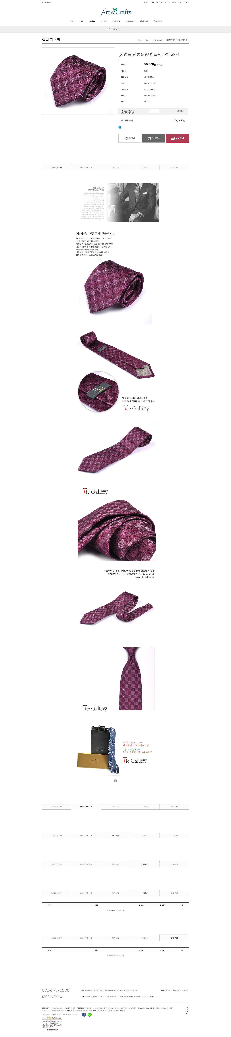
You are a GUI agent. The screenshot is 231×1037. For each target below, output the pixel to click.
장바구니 (156, 138)
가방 (71, 21)
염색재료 (116, 21)
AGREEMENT (175, 990)
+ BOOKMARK (47, 2)
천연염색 (158, 21)
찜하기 (132, 138)
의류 (81, 21)
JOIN (152, 2)
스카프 (92, 21)
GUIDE (186, 990)
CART (167, 2)
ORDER (175, 2)
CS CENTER (184, 2)
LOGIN (145, 2)
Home (140, 40)
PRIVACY (164, 990)
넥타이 (104, 21)
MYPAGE (159, 2)
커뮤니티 (130, 21)
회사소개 (144, 21)
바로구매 (179, 138)
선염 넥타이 (157, 40)
